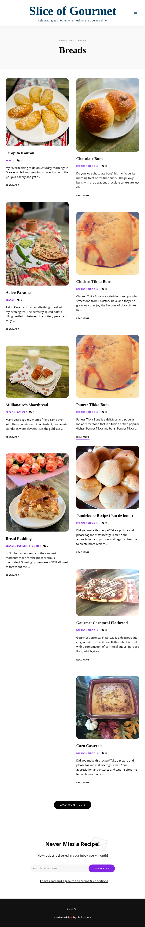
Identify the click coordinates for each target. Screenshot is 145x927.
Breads (10, 160)
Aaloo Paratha (18, 292)
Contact (72, 908)
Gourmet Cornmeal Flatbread (102, 623)
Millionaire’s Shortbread (27, 405)
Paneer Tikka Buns (92, 404)
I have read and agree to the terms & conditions (74, 881)
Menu (135, 13)
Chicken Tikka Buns (93, 281)
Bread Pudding (19, 538)
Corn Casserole (89, 745)
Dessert (22, 412)
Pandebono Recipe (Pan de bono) (104, 515)
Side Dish (35, 545)
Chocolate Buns (89, 158)
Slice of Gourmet (72, 11)
